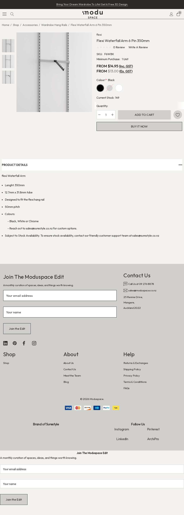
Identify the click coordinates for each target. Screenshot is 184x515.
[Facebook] (24, 343)
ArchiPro (153, 439)
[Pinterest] (15, 343)
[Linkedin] (5, 343)
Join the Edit (17, 328)
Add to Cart (144, 115)
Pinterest (153, 429)
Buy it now (139, 126)
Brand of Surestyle (46, 424)
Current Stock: (107, 97)
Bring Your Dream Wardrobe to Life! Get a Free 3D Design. (92, 4)
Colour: (105, 80)
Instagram (121, 429)
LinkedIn (122, 439)
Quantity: (102, 106)
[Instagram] (34, 343)
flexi (99, 34)
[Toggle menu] (5, 14)
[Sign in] (171, 14)
